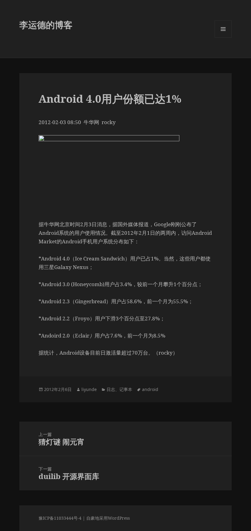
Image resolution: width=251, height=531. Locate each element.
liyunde (89, 389)
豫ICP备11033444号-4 (60, 518)
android (150, 389)
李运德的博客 (46, 25)
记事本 (125, 389)
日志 (111, 389)
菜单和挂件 (223, 37)
